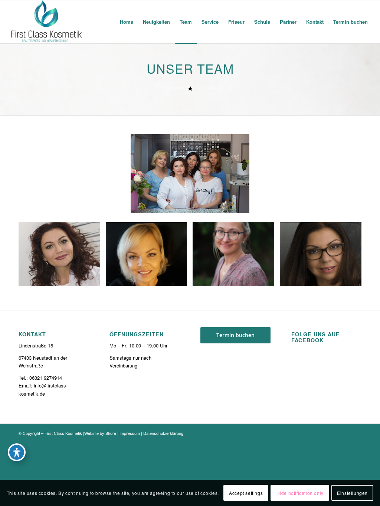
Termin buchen (235, 335)
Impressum (129, 433)
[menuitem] (126, 21)
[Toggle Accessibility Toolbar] (17, 452)
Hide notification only (300, 493)
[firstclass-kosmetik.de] (46, 21)
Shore (110, 433)
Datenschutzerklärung (163, 433)
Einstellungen (352, 493)
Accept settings (246, 493)
